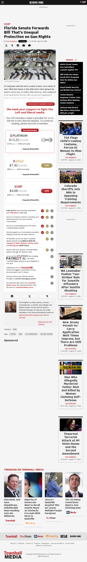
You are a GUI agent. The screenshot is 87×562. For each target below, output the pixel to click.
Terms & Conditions (57, 543)
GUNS (20, 334)
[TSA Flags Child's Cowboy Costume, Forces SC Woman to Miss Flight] (71, 128)
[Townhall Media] (13, 555)
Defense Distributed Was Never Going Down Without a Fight (70, 110)
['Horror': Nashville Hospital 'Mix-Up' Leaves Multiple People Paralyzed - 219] (54, 484)
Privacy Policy (69, 543)
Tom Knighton (11, 41)
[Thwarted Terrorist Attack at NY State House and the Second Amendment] (71, 425)
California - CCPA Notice (43, 545)
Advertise (21, 543)
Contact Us (29, 543)
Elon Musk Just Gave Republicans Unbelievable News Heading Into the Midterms (12, 507)
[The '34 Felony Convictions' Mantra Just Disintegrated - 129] (74, 484)
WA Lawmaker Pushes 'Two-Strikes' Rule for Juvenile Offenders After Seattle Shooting (71, 280)
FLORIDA (13, 334)
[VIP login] (83, 2)
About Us (13, 543)
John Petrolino (70, 349)
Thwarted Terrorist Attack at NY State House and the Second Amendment (71, 443)
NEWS (14, 329)
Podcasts (37, 543)
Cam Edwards (70, 403)
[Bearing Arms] (36, 2)
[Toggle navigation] (2, 2)
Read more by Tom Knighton (45, 323)
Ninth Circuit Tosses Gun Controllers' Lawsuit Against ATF (69, 67)
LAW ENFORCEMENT (31, 334)
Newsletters (45, 543)
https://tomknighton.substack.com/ (31, 315)
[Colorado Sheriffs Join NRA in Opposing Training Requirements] (71, 177)
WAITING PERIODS (46, 334)
